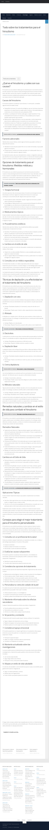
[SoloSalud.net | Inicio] (16, 8)
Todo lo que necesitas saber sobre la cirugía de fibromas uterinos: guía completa (7, 773)
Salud (44, 15)
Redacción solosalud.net (10, 34)
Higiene (31, 15)
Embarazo (19, 15)
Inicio (3, 1)
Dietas (13, 15)
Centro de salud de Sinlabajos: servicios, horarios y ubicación (18, 772)
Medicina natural (37, 15)
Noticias (4, 18)
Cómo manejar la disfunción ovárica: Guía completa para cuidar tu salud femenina (7, 785)
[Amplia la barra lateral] (46, 22)
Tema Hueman (16, 827)
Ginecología (25, 15)
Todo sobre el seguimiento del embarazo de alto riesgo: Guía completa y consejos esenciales (7, 807)
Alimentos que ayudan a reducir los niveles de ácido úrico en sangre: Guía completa (41, 792)
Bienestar (8, 15)
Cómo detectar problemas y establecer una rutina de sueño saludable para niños (30, 786)
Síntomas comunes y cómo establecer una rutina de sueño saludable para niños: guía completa (30, 798)
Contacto (7, 1)
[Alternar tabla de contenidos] (17, 79)
